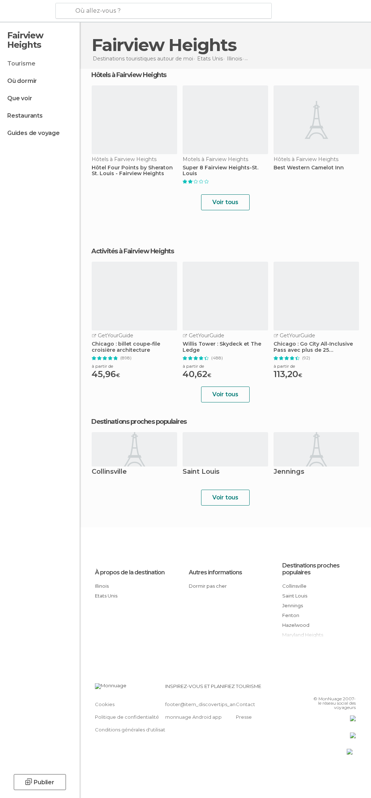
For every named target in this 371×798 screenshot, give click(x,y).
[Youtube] (351, 688)
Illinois (102, 586)
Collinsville (109, 472)
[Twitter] (332, 688)
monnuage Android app (193, 717)
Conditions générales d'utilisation (133, 729)
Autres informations (215, 572)
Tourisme (21, 63)
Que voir (19, 98)
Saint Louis (201, 472)
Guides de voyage (33, 133)
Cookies (104, 704)
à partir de (102, 366)
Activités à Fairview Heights (132, 251)
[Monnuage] (27, 11)
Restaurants (25, 115)
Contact (245, 704)
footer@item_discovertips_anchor (205, 704)
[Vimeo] (341, 688)
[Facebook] (322, 688)
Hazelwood (295, 625)
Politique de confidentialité (127, 717)
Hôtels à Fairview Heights (128, 75)
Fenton (290, 615)
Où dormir (22, 80)
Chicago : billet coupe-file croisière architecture (126, 347)
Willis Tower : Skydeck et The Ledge (222, 347)
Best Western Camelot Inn (309, 168)
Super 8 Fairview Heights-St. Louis (220, 171)
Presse (244, 717)
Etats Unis (106, 596)
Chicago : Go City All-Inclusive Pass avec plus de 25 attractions (313, 347)
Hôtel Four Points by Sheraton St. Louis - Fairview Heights (132, 171)
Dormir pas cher (208, 586)
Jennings (289, 472)
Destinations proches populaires (139, 421)
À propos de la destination (129, 572)
